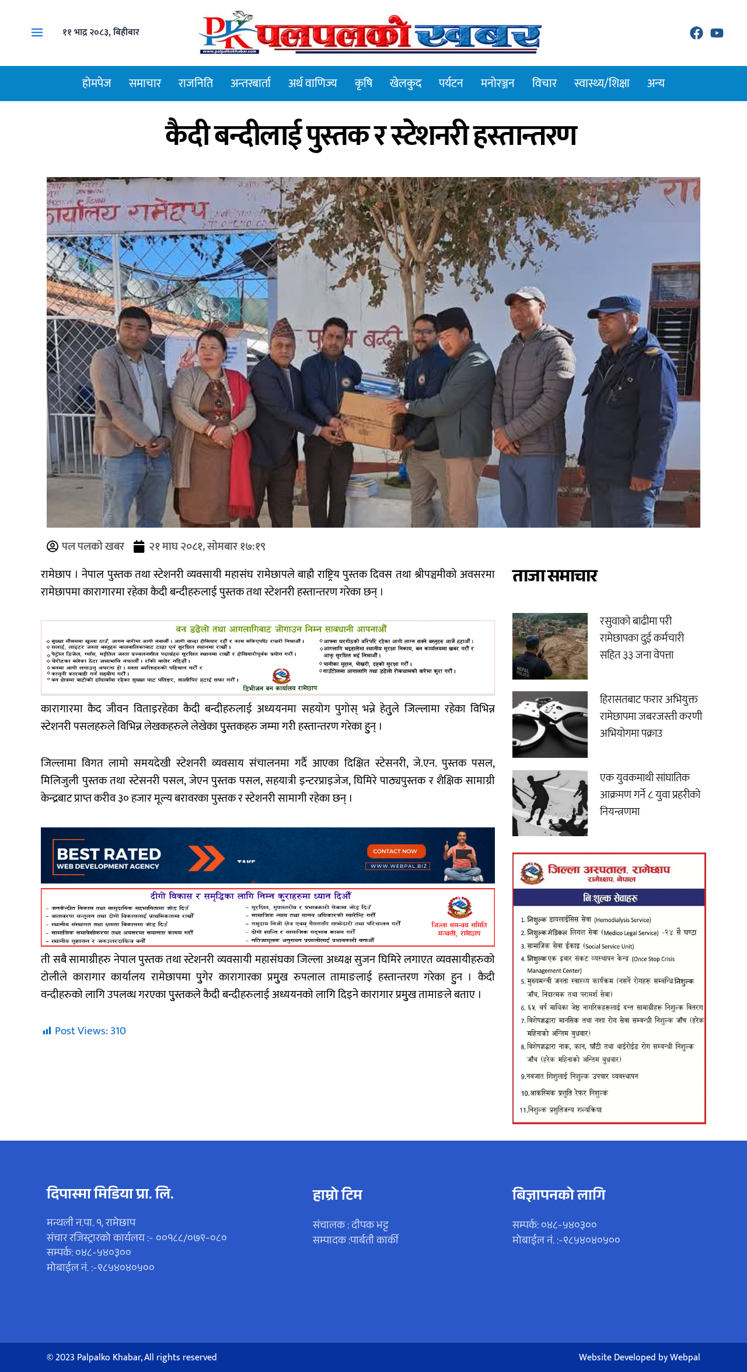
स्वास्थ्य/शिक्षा (602, 83)
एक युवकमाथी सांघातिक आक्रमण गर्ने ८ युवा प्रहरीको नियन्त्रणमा (650, 795)
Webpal (685, 1358)
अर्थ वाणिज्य (312, 83)
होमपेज (96, 83)
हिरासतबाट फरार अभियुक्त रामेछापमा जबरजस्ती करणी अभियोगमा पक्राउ (651, 717)
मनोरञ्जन (498, 83)
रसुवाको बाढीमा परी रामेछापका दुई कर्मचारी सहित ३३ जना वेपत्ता (642, 638)
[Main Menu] (37, 32)
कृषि (363, 83)
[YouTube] (717, 33)
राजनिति (196, 83)
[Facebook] (696, 33)
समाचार (145, 83)
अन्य (656, 83)
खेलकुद (405, 83)
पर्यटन (451, 83)
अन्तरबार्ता (251, 83)
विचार (544, 83)
